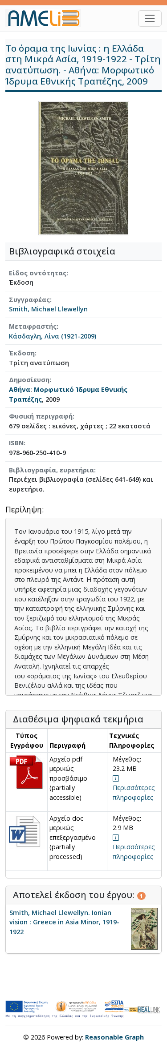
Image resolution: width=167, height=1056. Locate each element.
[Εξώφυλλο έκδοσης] (83, 167)
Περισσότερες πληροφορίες (134, 792)
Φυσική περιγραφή (41, 416)
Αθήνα (19, 389)
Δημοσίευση (29, 379)
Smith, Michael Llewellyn (48, 309)
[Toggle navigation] (150, 18)
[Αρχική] (46, 18)
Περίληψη (23, 510)
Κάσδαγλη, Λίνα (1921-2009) (52, 336)
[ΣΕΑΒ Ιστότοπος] (150, 1008)
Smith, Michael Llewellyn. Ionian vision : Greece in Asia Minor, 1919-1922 (64, 922)
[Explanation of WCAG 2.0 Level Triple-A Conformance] (130, 1009)
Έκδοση (22, 353)
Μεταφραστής (33, 326)
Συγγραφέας (29, 299)
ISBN (16, 443)
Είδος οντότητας (37, 273)
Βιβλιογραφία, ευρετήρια (51, 470)
